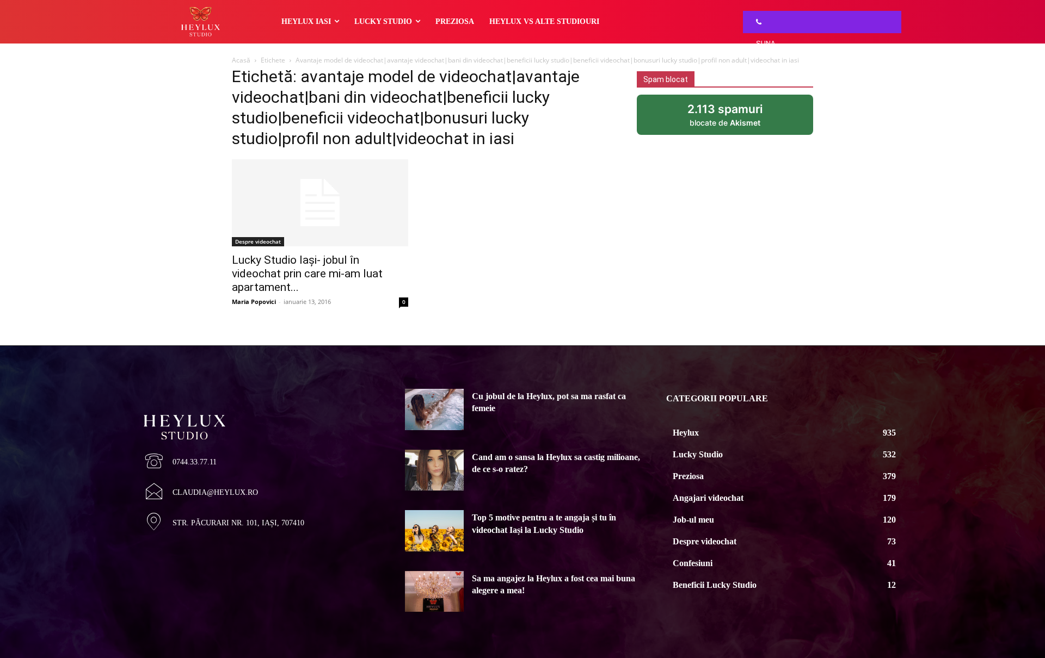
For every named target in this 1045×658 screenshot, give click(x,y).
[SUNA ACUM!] (756, 22)
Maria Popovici (254, 301)
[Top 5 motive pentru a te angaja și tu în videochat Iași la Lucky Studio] (434, 530)
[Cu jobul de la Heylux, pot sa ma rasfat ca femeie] (434, 409)
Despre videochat (258, 241)
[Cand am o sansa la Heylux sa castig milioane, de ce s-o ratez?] (434, 470)
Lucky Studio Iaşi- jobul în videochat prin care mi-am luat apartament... (307, 273)
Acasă (241, 60)
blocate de (740, 118)
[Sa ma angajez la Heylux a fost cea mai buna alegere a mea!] (434, 591)
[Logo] (261, 408)
